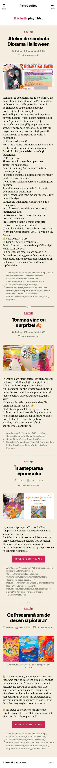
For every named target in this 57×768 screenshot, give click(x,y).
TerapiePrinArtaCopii (16, 595)
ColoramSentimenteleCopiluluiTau (22, 278)
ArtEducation (25, 272)
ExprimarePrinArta (30, 290)
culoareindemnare (15, 281)
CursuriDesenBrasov (34, 281)
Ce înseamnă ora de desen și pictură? (28, 617)
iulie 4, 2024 (25, 627)
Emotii (18, 290)
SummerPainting (23, 748)
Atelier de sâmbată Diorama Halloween (28, 41)
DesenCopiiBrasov (14, 287)
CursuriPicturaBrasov (16, 284)
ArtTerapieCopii (39, 272)
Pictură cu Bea (28, 5)
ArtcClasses (12, 272)
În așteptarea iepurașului (28, 471)
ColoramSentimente (33, 275)
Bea (20, 51)
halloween (45, 290)
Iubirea (19, 293)
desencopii (32, 284)
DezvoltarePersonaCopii (35, 287)
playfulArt (43, 296)
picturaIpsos (45, 589)
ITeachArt (11, 293)
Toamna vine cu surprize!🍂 (28, 322)
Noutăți (28, 32)
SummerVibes (38, 748)
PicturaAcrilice (31, 293)
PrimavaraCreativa (34, 592)
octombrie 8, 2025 (36, 51)
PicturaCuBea (31, 296)
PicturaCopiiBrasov (15, 296)
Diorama (10, 290)
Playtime (10, 299)
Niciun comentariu (30, 55)
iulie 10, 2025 (36, 480)
